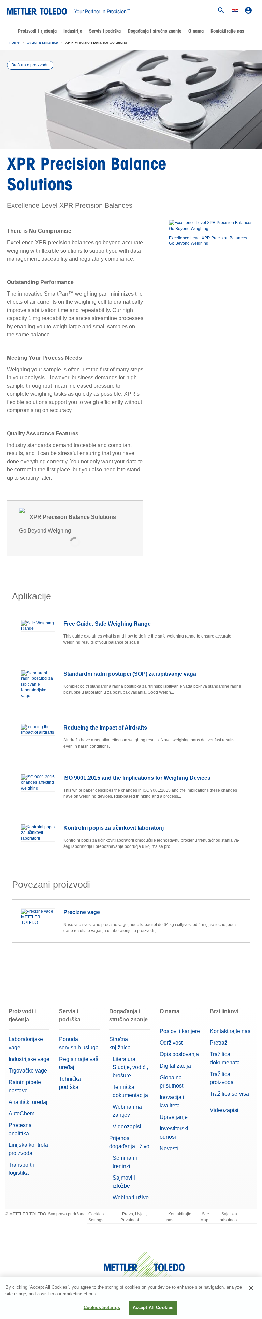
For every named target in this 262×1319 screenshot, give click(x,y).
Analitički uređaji (29, 1102)
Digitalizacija (175, 1066)
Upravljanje (174, 1117)
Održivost (171, 1043)
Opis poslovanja (179, 1054)
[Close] (251, 1287)
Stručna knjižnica (42, 42)
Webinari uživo (131, 1197)
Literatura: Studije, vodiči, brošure (130, 1067)
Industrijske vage (29, 1059)
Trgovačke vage (28, 1071)
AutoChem (21, 1113)
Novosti (169, 1148)
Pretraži (219, 1043)
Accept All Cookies (153, 1307)
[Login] (248, 10)
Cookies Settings (96, 1217)
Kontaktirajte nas (227, 31)
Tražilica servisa (229, 1094)
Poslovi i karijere (180, 1031)
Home (14, 42)
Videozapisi (127, 1126)
